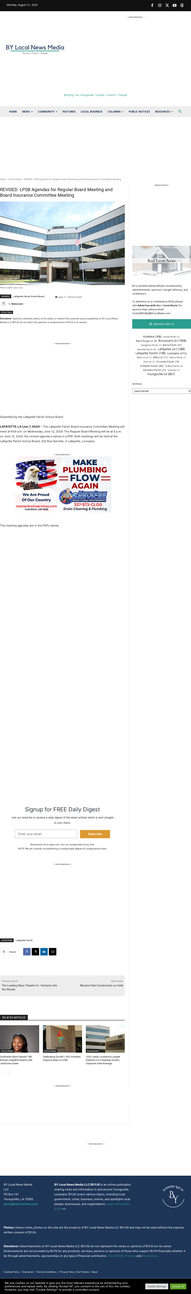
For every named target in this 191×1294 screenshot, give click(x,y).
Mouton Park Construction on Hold (101, 985)
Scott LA (149, 361)
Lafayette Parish (24, 940)
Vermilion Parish (154, 370)
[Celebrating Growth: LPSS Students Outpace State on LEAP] (62, 1039)
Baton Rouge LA (146, 340)
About (94, 1271)
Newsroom (17, 303)
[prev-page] (2, 1072)
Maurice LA (144, 357)
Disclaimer (27, 1271)
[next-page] (8, 1072)
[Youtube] (174, 5)
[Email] (52, 951)
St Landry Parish (167, 361)
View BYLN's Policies (122, 1256)
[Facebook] (152, 5)
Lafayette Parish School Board (28, 296)
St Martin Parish (151, 366)
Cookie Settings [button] (157, 1286)
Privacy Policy (67, 1271)
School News (15, 179)
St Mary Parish (173, 366)
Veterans (173, 370)
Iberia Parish (172, 345)
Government (93, 1051)
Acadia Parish (171, 336)
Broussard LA (172, 341)
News (3, 179)
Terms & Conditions (46, 1271)
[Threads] (182, 5)
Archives (137, 383)
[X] (35, 951)
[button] (180, 111)
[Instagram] (159, 5)
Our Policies (82, 1271)
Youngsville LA (161, 374)
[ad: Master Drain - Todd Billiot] (62, 511)
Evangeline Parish (151, 345)
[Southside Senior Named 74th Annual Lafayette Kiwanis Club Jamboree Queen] (19, 1039)
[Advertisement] (95, 150)
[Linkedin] (44, 951)
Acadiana (152, 336)
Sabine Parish (177, 357)
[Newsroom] (4, 304)
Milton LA (160, 357)
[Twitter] (167, 5)
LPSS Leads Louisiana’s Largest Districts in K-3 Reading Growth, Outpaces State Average (103, 1060)
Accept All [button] (178, 1286)
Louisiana (177, 353)
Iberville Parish (146, 349)
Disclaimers (150, 1256)
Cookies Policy (11, 1271)
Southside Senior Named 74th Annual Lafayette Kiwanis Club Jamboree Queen (16, 1060)
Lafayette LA (171, 349)
